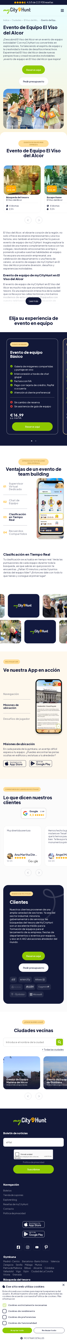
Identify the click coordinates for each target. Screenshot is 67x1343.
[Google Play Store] (40, 763)
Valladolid (8, 1271)
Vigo (18, 1271)
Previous (28, 220)
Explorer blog (10, 1199)
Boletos (7, 1190)
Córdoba (49, 1268)
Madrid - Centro (11, 1261)
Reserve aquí (33, 69)
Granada (17, 1274)
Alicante (38, 1268)
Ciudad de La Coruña (42, 1271)
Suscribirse (33, 1169)
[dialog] (33, 1312)
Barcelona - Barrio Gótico (35, 1261)
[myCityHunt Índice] (20, 10)
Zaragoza (8, 1264)
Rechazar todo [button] (49, 1330)
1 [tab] (31, 440)
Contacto (8, 1208)
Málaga (29, 1264)
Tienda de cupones (13, 1195)
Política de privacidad (33, 1162)
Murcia (38, 1264)
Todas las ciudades (54, 1049)
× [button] (63, 1285)
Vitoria (6, 1274)
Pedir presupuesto (33, 81)
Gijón (26, 1271)
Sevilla (19, 1264)
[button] (33, 1338)
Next (39, 220)
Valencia (55, 1261)
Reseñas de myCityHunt (15, 1204)
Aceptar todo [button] (17, 1330)
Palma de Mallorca (12, 1268)
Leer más (33, 301)
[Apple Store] (14, 763)
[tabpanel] (32, 386)
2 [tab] (35, 440)
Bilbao (27, 1268)
